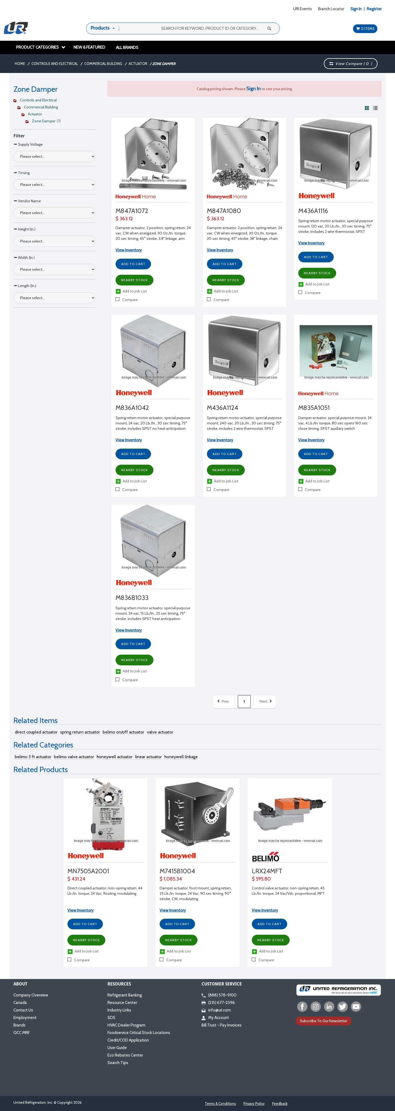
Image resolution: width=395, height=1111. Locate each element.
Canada (20, 1002)
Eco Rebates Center (125, 1055)
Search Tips (117, 1062)
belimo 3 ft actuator (33, 756)
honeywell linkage (181, 756)
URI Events (302, 8)
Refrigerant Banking (124, 995)
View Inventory (80, 910)
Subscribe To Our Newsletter (323, 1020)
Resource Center (122, 1002)
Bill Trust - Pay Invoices (222, 1025)
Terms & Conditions (220, 1103)
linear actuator (148, 756)
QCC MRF (21, 1032)
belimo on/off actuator (123, 732)
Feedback (280, 1103)
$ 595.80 (261, 879)
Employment (25, 1017)
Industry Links (119, 1010)
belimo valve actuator (74, 756)
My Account (218, 1017)
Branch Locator (331, 8)
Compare (129, 299)
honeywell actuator (114, 756)
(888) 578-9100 (222, 995)
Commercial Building (103, 63)
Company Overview (30, 995)
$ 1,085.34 (171, 879)
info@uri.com (219, 1010)
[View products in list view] (375, 108)
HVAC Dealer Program (126, 1025)
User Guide (117, 1047)
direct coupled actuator (36, 732)
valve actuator (160, 732)
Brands (19, 1025)
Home (20, 63)
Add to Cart (85, 924)
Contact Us (23, 1010)
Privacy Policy (254, 1103)
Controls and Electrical (54, 63)
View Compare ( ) (352, 63)
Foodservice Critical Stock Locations (138, 1032)
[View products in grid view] (367, 108)
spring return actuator (80, 732)
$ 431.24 (76, 879)
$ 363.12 (124, 219)
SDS (111, 1017)
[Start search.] (269, 28)
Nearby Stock (86, 940)
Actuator (138, 63)
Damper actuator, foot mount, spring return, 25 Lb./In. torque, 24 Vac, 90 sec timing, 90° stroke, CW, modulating (196, 893)
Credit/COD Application (128, 1040)
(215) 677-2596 (221, 1002)
